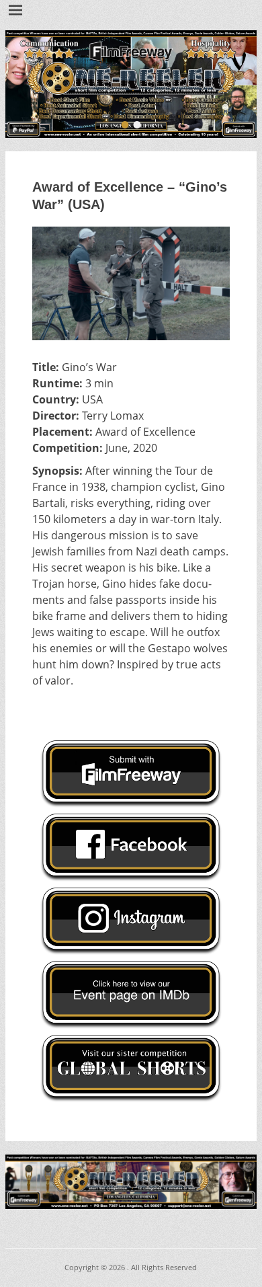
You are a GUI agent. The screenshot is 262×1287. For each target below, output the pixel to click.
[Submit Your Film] (131, 84)
